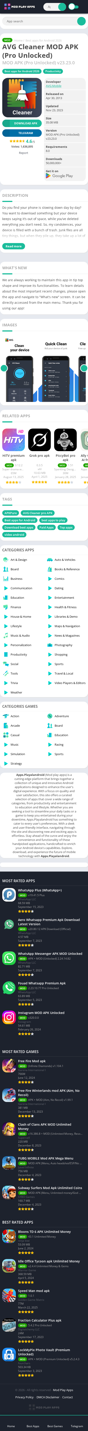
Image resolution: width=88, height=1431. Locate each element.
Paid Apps (46, 527)
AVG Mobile (53, 86)
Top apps (66, 527)
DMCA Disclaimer (48, 1397)
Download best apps (19, 527)
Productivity (53, 71)
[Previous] (4, 368)
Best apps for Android (20, 520)
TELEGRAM (26, 133)
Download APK (25, 123)
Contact (67, 1397)
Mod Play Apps (63, 1390)
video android (14, 535)
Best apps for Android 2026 (43, 40)
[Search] (62, 7)
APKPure (11, 513)
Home (18, 40)
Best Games (55, 1426)
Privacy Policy (24, 1397)
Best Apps (33, 1426)
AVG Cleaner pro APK (37, 513)
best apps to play (53, 520)
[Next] (84, 368)
